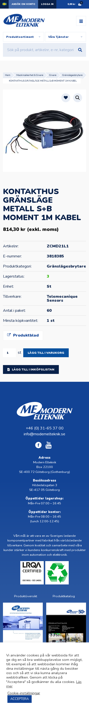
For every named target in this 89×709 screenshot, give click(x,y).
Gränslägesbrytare (72, 75)
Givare (52, 75)
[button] (77, 97)
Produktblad (25, 335)
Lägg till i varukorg (46, 353)
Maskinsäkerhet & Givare (29, 75)
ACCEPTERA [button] (19, 699)
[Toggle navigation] (81, 21)
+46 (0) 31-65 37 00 (45, 428)
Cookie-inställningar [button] (23, 693)
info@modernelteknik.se (44, 434)
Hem (7, 75)
